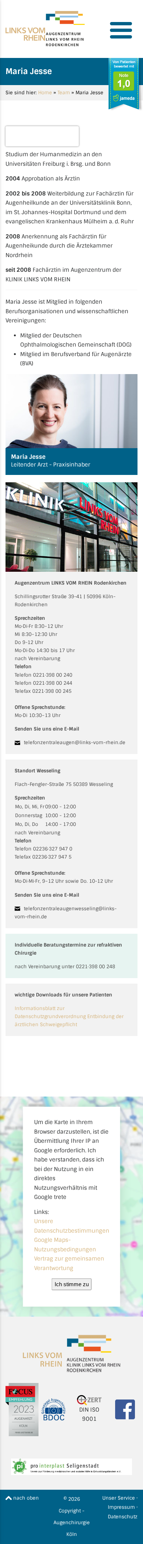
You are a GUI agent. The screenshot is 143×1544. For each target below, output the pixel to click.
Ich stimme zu (72, 1284)
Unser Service (118, 1498)
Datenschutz (123, 1517)
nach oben (25, 1498)
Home (45, 92)
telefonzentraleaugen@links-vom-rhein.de (74, 742)
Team (64, 92)
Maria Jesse (42, 131)
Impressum (121, 1507)
